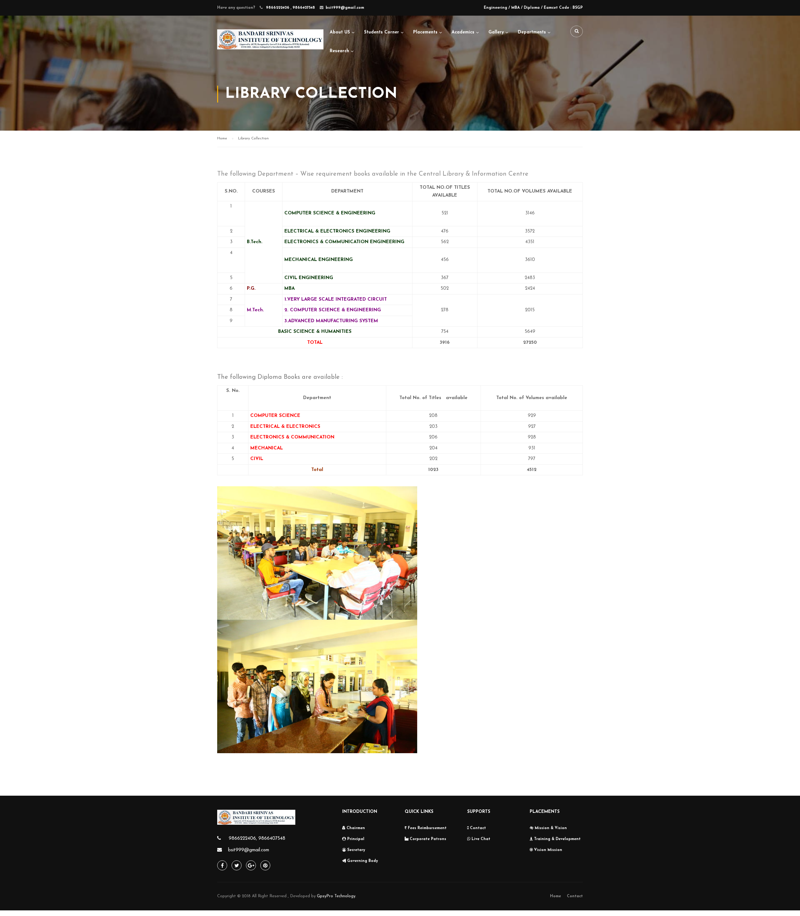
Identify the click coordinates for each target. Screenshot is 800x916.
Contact (477, 828)
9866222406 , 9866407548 (290, 8)
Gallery (496, 32)
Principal (355, 839)
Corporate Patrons (427, 839)
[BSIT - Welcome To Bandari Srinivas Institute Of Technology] (270, 44)
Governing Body (362, 861)
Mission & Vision (550, 828)
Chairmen (355, 828)
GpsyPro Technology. (336, 896)
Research (339, 51)
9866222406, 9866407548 (256, 838)
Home (555, 896)
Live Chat (480, 839)
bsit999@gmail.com (345, 8)
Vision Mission (547, 850)
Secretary (355, 850)
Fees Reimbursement (427, 828)
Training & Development (557, 839)
